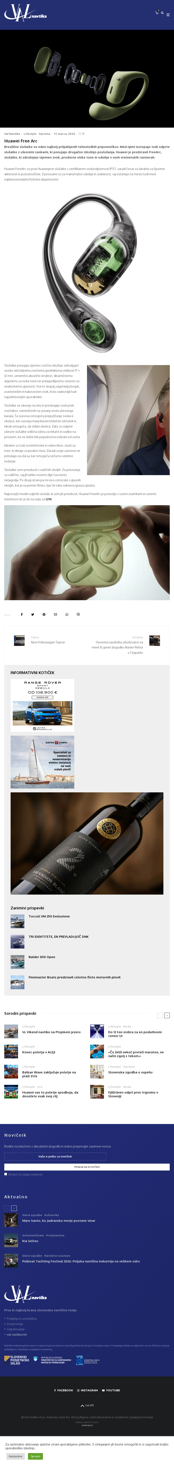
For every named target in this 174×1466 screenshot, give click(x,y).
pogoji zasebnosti (32, 1174)
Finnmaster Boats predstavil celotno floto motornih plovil (75, 977)
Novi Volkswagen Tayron (48, 640)
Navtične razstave (57, 1255)
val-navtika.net (17, 1334)
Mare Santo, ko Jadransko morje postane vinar (58, 1221)
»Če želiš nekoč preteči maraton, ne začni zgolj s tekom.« (136, 1054)
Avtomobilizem (33, 1235)
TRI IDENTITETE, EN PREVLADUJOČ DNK (59, 937)
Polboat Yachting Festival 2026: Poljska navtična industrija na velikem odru (81, 1261)
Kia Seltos (30, 1241)
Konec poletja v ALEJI (38, 1052)
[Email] (55, 614)
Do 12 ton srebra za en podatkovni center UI (135, 1034)
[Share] (22, 614)
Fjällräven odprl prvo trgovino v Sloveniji (133, 1094)
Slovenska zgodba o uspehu (130, 1072)
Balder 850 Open (42, 957)
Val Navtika (12, 133)
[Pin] (44, 614)
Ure (39, 1086)
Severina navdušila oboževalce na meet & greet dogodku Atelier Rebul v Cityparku (117, 645)
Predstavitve (55, 1235)
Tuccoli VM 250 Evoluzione (51, 916)
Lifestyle (30, 133)
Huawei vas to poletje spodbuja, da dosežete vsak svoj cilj (50, 1094)
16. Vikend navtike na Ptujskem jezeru (51, 1032)
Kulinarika (51, 1215)
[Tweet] (32, 614)
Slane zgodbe (32, 1215)
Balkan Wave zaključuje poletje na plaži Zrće (49, 1074)
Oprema (44, 133)
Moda (127, 1026)
